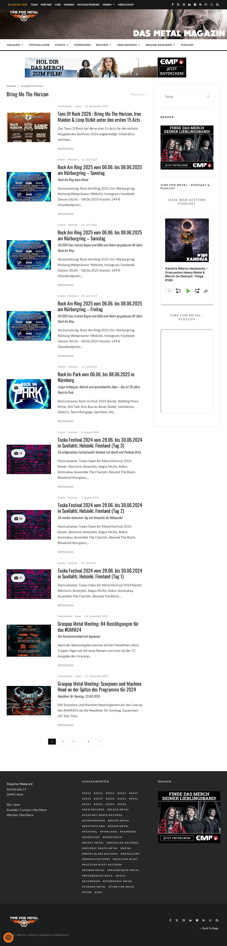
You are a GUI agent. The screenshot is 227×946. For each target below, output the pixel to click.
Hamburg (129, 831)
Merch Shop (126, 4)
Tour (88, 892)
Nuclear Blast (126, 859)
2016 (122, 793)
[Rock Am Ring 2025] (29, 186)
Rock (121, 875)
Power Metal (94, 870)
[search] (208, 96)
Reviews (102, 44)
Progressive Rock (98, 875)
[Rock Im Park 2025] (29, 394)
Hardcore (92, 837)
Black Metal (119, 809)
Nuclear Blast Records (103, 864)
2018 (87, 798)
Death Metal (119, 820)
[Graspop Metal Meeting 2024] (29, 700)
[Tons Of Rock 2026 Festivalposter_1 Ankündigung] (29, 127)
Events (60, 44)
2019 (99, 798)
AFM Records (94, 809)
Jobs (58, 4)
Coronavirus (94, 820)
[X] (178, 4)
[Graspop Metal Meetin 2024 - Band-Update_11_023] (29, 641)
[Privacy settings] (8, 937)
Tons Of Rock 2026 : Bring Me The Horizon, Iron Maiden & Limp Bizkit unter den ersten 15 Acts (99, 116)
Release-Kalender (159, 44)
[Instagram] (184, 4)
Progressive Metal (124, 870)
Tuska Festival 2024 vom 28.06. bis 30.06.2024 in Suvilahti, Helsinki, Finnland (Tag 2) (100, 508)
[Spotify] (195, 4)
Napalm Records (97, 859)
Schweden (92, 881)
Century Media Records (103, 815)
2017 (134, 793)
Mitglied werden (88, 4)
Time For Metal (123, 886)
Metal (127, 848)
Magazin (13, 44)
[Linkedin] (189, 4)
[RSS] (200, 4)
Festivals (73, 159)
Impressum (45, 934)
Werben (69, 4)
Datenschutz (61, 934)
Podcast (187, 44)
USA (99, 892)
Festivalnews (65, 106)
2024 (99, 804)
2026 (122, 804)
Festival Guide (39, 44)
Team (34, 4)
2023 (87, 804)
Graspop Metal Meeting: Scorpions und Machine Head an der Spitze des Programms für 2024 (99, 686)
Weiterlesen (65, 148)
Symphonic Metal (119, 881)
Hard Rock (113, 837)
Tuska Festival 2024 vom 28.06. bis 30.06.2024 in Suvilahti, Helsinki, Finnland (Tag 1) (100, 573)
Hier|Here (40, 810)
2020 (111, 798)
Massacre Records (123, 842)
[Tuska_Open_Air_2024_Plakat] (29, 459)
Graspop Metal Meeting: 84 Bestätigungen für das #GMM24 (98, 626)
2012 (87, 793)
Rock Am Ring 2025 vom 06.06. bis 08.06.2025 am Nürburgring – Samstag (100, 235)
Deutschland (94, 826)
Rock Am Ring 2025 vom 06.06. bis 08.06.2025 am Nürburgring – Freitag (100, 306)
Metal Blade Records (101, 853)
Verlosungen (127, 44)
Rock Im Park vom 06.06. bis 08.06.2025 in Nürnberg (96, 377)
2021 (122, 798)
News (78, 106)
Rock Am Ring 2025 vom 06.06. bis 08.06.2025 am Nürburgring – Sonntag (100, 170)
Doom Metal (119, 826)
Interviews (82, 44)
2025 (111, 804)
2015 (111, 793)
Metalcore (131, 853)
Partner (46, 4)
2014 (99, 793)
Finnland (109, 831)
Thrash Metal (95, 886)
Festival (90, 831)
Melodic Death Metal (101, 848)
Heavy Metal (94, 842)
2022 (134, 798)
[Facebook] (172, 4)
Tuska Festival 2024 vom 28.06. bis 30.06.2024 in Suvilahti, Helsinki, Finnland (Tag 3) (100, 442)
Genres (107, 4)
